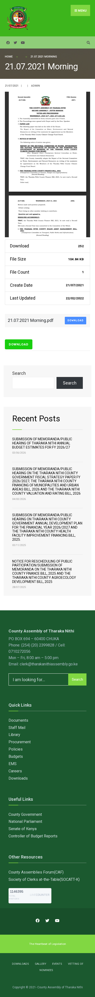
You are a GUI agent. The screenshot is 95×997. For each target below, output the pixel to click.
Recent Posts (36, 418)
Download (75, 320)
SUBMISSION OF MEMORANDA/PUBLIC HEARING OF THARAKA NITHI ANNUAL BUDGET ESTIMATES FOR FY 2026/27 (42, 443)
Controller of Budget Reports (33, 836)
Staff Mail (17, 727)
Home (9, 56)
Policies (16, 749)
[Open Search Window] (87, 42)
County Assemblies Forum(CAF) (36, 872)
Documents (18, 720)
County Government (25, 814)
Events (57, 963)
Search (19, 373)
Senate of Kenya (23, 828)
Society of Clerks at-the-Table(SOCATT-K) (44, 879)
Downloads (18, 778)
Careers (15, 771)
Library (14, 734)
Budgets (16, 756)
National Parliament (25, 821)
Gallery (40, 963)
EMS (13, 763)
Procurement (20, 742)
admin (35, 85)
